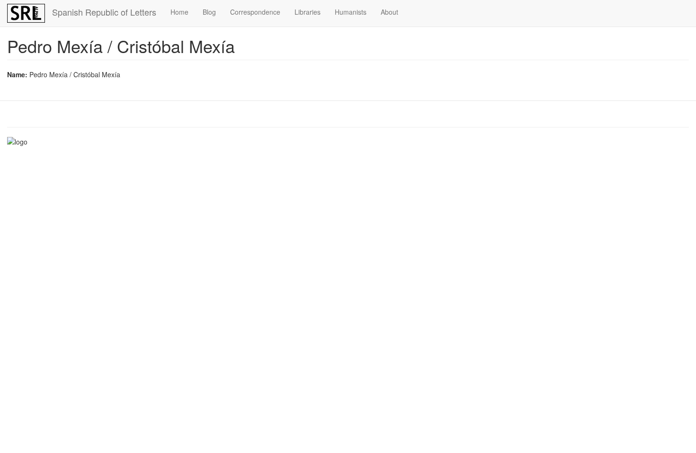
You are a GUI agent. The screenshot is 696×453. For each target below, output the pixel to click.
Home (179, 12)
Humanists (350, 12)
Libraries (307, 12)
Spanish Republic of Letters (104, 12)
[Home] (29, 13)
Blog (209, 12)
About (389, 12)
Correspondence (255, 12)
